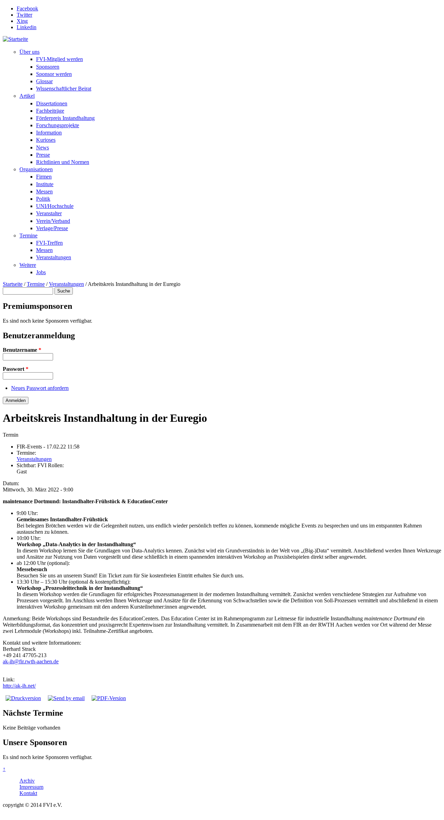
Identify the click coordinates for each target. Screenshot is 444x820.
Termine (28, 235)
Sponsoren (47, 67)
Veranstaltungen (53, 257)
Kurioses (46, 140)
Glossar (44, 81)
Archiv (27, 781)
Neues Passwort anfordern (40, 388)
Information (49, 133)
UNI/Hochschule (55, 206)
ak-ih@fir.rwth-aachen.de (31, 661)
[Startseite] (15, 39)
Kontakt (28, 793)
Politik (43, 199)
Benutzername (22, 350)
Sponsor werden (54, 74)
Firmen (44, 177)
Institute (44, 184)
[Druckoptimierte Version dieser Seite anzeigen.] (23, 698)
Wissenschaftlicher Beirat (63, 88)
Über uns (29, 52)
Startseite (13, 284)
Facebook (27, 8)
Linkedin (26, 27)
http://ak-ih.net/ (19, 686)
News (42, 147)
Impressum (31, 787)
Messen (44, 191)
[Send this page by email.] (66, 698)
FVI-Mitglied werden (59, 59)
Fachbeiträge (50, 111)
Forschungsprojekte (57, 125)
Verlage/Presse (52, 228)
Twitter (24, 15)
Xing (22, 21)
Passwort (15, 369)
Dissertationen (51, 103)
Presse (43, 155)
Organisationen (36, 169)
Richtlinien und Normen (62, 162)
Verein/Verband (53, 221)
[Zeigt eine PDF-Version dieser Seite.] (109, 698)
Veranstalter (49, 213)
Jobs (41, 272)
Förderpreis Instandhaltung (65, 118)
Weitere (27, 265)
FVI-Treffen (49, 243)
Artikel (27, 96)
